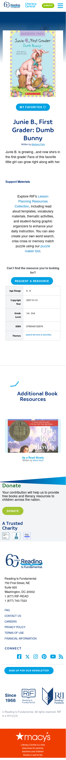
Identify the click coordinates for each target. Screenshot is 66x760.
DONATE (48, 5)
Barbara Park (38, 144)
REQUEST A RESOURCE (32, 281)
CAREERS (11, 621)
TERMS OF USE (16, 633)
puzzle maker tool (37, 248)
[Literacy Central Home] (31, 4)
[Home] (14, 4)
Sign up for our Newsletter (29, 670)
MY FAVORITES (31, 107)
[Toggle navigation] (60, 5)
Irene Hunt (38, 460)
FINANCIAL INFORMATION (21, 638)
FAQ (7, 610)
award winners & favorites (38, 334)
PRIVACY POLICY (15, 627)
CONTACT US (14, 616)
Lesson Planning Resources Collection (32, 201)
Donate (13, 511)
